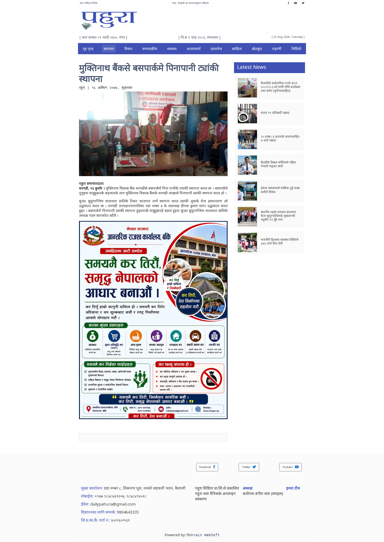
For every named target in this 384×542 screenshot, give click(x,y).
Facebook (205, 467)
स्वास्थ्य (172, 48)
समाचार (109, 48)
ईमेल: (85, 504)
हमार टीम (293, 488)
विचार (128, 48)
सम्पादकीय (149, 48)
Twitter (246, 467)
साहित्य (237, 48)
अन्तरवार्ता (194, 48)
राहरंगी (276, 48)
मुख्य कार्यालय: (92, 488)
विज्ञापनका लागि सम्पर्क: (98, 512)
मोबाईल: (87, 496)
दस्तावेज (216, 48)
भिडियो (296, 48)
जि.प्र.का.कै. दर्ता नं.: (95, 520)
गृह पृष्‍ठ (88, 48)
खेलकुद (257, 48)
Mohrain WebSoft (203, 535)
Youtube (288, 467)
